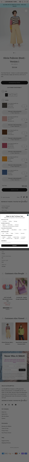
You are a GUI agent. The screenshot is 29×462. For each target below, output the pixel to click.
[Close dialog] (28, 215)
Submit (14, 245)
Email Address (3, 240)
